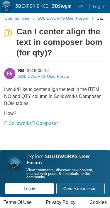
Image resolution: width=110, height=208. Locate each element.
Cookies (98, 202)
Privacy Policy (60, 202)
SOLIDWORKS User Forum (43, 76)
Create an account (80, 188)
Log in (29, 188)
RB (21, 70)
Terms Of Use (18, 202)
